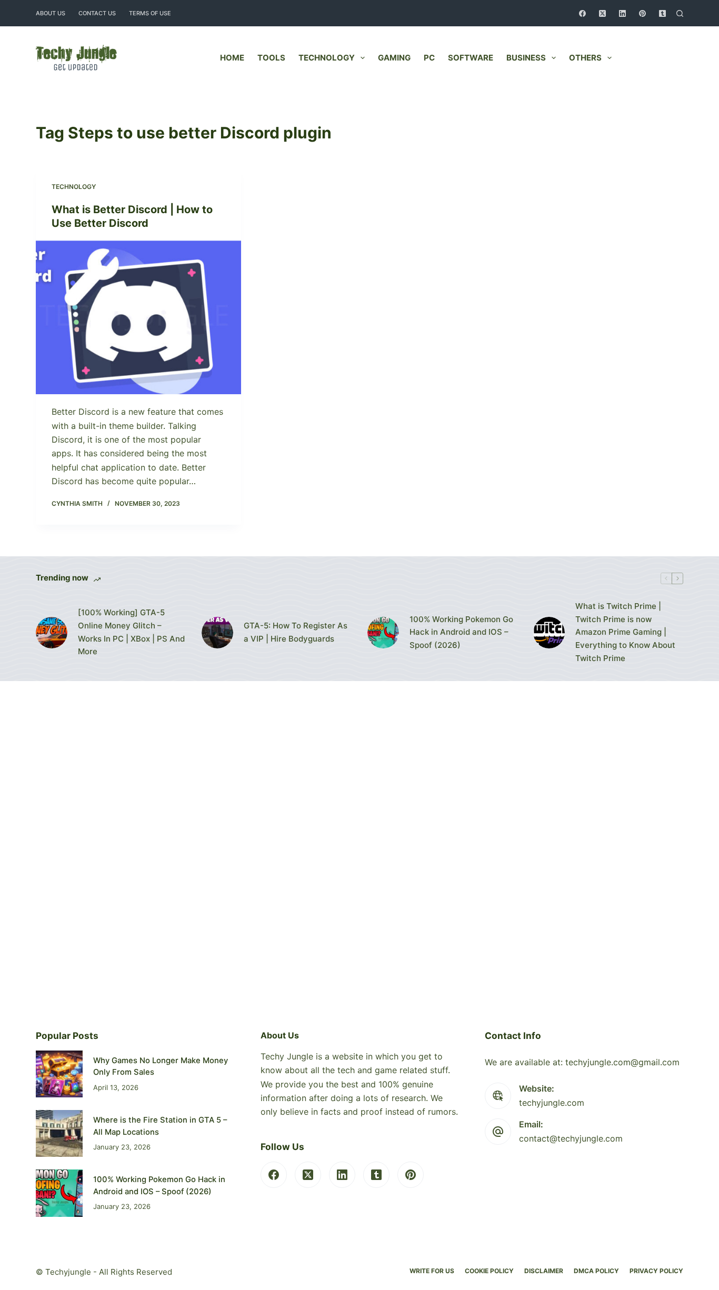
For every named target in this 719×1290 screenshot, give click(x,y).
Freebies (656, 58)
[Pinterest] (642, 13)
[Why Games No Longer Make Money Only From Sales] (59, 1074)
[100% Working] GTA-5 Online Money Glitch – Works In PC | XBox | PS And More (131, 631)
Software (470, 58)
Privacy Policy (656, 1271)
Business (526, 58)
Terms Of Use (150, 13)
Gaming (394, 58)
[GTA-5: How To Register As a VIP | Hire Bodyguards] (217, 632)
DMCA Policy (596, 1271)
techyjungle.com (551, 1102)
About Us (50, 13)
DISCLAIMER (543, 1271)
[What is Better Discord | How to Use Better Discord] (138, 317)
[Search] (679, 13)
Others (585, 58)
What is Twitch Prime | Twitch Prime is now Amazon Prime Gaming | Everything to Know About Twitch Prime (625, 632)
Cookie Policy (489, 1271)
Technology (326, 58)
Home (232, 58)
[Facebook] (582, 13)
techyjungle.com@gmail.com (622, 1062)
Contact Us (97, 13)
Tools (271, 58)
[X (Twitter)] (602, 13)
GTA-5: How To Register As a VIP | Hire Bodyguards (295, 632)
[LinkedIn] (622, 13)
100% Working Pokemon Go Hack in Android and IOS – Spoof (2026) (461, 632)
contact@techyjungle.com (571, 1138)
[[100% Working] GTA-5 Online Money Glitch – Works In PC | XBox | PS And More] (51, 632)
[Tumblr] (662, 13)
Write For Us (432, 1271)
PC (429, 58)
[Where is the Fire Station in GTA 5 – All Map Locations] (59, 1133)
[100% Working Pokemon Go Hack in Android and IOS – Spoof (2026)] (383, 632)
